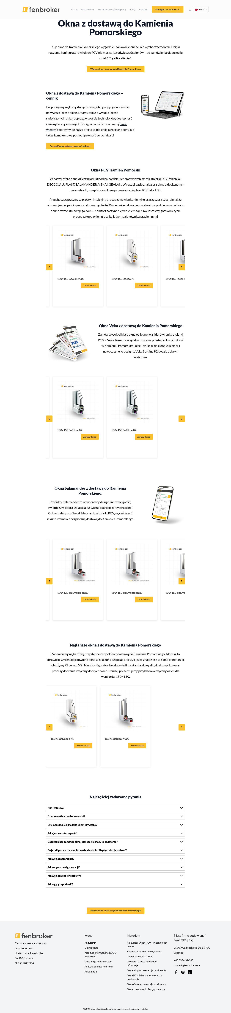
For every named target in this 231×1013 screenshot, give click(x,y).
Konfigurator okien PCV (167, 9)
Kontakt (143, 9)
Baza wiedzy (87, 9)
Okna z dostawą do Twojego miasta (146, 989)
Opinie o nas (91, 947)
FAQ (132, 9)
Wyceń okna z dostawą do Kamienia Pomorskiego (115, 69)
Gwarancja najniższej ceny (112, 9)
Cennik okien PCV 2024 (140, 956)
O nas (74, 9)
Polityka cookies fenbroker (99, 966)
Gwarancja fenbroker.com (98, 961)
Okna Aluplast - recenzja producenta (146, 970)
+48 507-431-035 (183, 960)
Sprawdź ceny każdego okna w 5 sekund (70, 146)
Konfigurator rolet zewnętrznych (144, 951)
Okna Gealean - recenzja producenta (146, 984)
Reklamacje (91, 971)
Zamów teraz (89, 285)
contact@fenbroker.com (187, 965)
